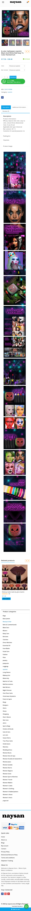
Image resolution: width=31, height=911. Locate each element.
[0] (27, 2)
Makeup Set (6, 675)
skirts (4, 723)
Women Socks (7, 774)
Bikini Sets (6, 627)
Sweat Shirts (7, 738)
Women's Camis (7, 786)
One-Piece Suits (8, 693)
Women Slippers (8, 771)
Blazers (5, 630)
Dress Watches (7, 642)
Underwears (6, 744)
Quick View (4, 591)
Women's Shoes (7, 794)
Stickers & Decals (8, 729)
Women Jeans (7, 762)
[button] (28, 45)
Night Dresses (7, 690)
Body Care (6, 633)
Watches (5, 747)
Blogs (3, 843)
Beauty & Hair (7, 622)
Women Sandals (7, 765)
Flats (4, 657)
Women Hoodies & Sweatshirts (12, 759)
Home (3, 837)
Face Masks (6, 648)
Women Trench (7, 780)
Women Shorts (7, 768)
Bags (4, 616)
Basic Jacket (6, 618)
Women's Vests (7, 797)
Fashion (5, 654)
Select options (24, 598)
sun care (5, 735)
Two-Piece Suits (8, 741)
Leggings (5, 666)
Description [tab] (6, 107)
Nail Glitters (6, 687)
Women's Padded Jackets (10, 791)
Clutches (5, 639)
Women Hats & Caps (9, 756)
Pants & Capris (7, 699)
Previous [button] (4, 23)
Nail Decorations (8, 684)
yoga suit (6, 800)
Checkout (13, 77)
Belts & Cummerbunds (10, 625)
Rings (4, 702)
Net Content (4, 70)
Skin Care (6, 720)
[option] (15, 23)
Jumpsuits (6, 663)
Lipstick (10, 92)
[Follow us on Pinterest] (8, 894)
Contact (3, 849)
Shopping (6, 714)
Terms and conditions (8, 858)
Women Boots (7, 753)
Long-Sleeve (6, 672)
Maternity (6, 678)
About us (4, 840)
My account (4, 846)
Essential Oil (6, 645)
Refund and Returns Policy (9, 855)
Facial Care (6, 651)
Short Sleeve (7, 717)
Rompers (5, 705)
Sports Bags (6, 726)
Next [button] (27, 23)
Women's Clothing (8, 788)
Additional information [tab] (19, 107)
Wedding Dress (7, 750)
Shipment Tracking (7, 861)
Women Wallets (7, 783)
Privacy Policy (5, 852)
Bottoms (5, 636)
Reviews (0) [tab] (6, 111)
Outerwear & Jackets (9, 696)
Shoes (5, 711)
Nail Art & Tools (7, 681)
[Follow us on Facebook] (2, 894)
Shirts (4, 708)
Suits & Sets (6, 732)
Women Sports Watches (10, 777)
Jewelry (5, 660)
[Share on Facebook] (2, 97)
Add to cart (16, 909)
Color (2, 66)
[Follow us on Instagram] (5, 894)
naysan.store (12, 904)
